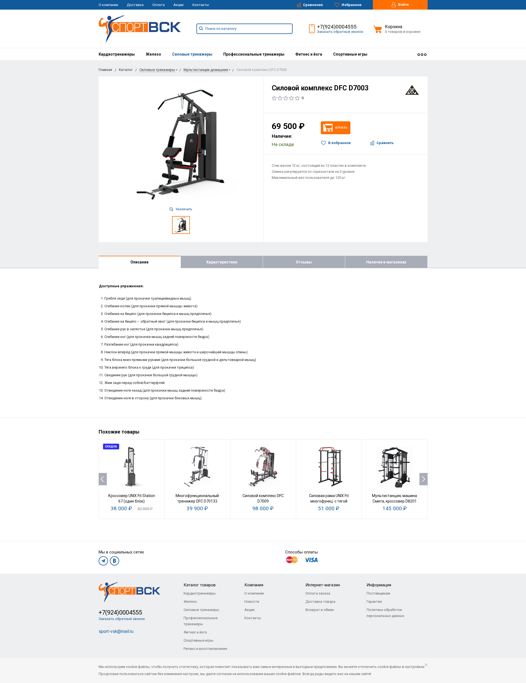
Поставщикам (378, 593)
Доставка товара (320, 601)
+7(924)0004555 (337, 27)
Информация (379, 584)
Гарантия (374, 601)
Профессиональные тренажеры (253, 54)
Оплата (158, 5)
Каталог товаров (200, 584)
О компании (108, 5)
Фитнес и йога (308, 54)
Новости (251, 601)
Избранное (351, 5)
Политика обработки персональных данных (385, 613)
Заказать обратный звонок (340, 32)
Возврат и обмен (319, 610)
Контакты (200, 5)
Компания (253, 584)
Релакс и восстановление (205, 649)
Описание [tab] (139, 262)
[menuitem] (116, 54)
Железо (153, 54)
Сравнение (312, 5)
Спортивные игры (350, 54)
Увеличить (183, 209)
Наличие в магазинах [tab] (386, 262)
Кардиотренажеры (117, 54)
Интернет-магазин (322, 584)
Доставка (135, 5)
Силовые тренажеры (192, 54)
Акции (178, 5)
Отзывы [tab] (304, 262)
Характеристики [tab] (221, 262)
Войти (403, 4)
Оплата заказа (317, 593)
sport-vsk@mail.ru (116, 631)
